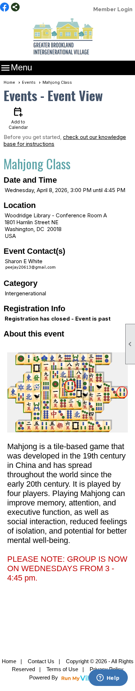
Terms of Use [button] (62, 669)
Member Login (112, 9)
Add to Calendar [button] (18, 118)
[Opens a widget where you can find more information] (108, 678)
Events (29, 82)
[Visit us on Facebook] (4, 8)
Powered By (44, 677)
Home (9, 82)
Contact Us (41, 661)
